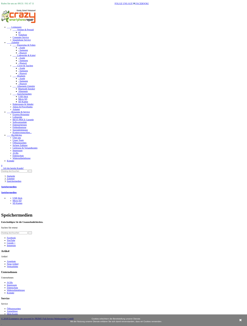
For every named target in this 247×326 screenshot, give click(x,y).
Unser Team (18, 140)
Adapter (16, 109)
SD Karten (23, 101)
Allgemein (23, 91)
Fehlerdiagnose (19, 127)
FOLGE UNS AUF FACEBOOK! (132, 3)
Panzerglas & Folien (24, 45)
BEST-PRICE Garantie (23, 119)
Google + (11, 243)
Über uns (17, 137)
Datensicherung (20, 125)
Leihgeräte (17, 117)
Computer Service (21, 37)
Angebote (11, 261)
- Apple (21, 47)
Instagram (11, 245)
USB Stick (23, 96)
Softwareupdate (20, 122)
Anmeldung (12, 311)
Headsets (19, 76)
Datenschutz (18, 155)
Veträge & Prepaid (23, 29)
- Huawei (22, 53)
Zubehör (13, 42)
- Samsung (23, 50)
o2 (19, 32)
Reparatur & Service (18, 112)
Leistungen (14, 27)
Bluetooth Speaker (26, 89)
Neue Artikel (12, 264)
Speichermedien (22, 94)
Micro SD (22, 99)
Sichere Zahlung (20, 145)
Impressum (17, 150)
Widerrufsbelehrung (21, 158)
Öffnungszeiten (19, 143)
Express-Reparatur (21, 114)
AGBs (15, 153)
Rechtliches (14, 135)
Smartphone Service (22, 40)
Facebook (11, 238)
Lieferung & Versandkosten (25, 148)
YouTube (11, 240)
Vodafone (22, 35)
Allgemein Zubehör (24, 86)
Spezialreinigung (20, 130)
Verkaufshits (12, 266)
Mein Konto (12, 314)
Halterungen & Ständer (23, 104)
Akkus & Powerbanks (23, 107)
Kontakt (10, 161)
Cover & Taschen (23, 65)
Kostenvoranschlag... (22, 132)
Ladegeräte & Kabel (24, 55)
